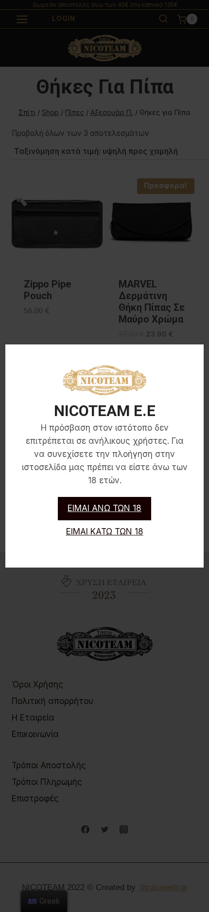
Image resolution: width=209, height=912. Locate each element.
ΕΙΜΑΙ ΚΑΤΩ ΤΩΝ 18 (104, 531)
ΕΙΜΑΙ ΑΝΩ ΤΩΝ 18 (104, 508)
